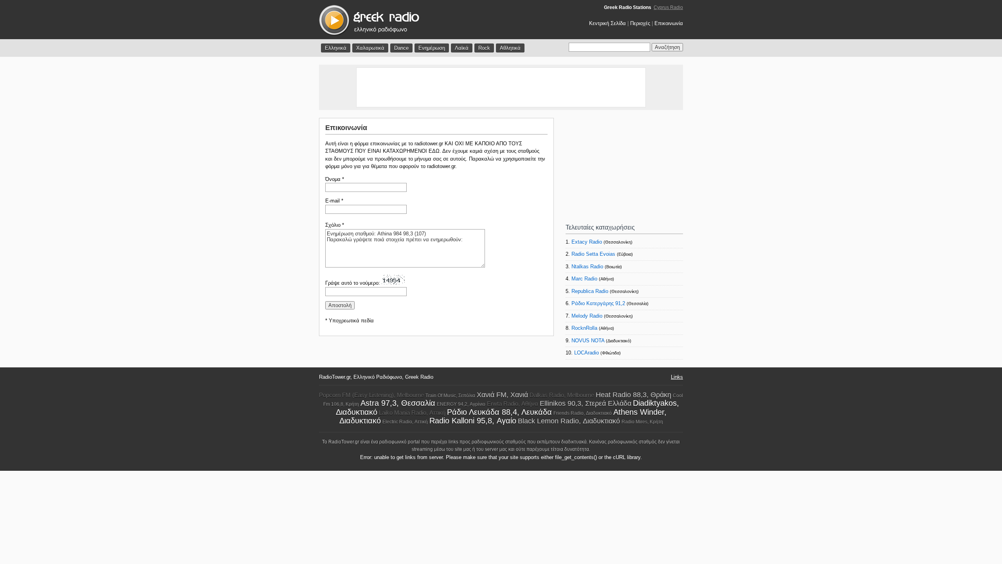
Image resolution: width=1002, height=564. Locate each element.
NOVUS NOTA (587, 340)
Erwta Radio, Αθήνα (512, 403)
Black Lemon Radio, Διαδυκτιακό (569, 421)
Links (677, 377)
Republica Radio (589, 291)
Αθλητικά (510, 48)
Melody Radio (586, 316)
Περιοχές (640, 23)
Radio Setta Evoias (593, 254)
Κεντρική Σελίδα (607, 23)
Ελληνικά (335, 48)
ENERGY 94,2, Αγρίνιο (461, 404)
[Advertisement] (501, 87)
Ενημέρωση (431, 48)
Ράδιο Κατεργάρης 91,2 (598, 303)
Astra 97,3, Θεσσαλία (397, 403)
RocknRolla (584, 328)
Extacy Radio (586, 242)
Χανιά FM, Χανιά (502, 395)
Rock (484, 48)
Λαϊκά (462, 48)
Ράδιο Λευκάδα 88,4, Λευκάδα (499, 412)
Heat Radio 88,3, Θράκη (633, 395)
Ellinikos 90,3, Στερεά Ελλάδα (585, 403)
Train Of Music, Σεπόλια (450, 395)
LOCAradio (586, 353)
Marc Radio (584, 279)
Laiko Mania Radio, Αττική (412, 412)
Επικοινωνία (668, 23)
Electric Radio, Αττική (405, 422)
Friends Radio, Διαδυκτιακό (582, 413)
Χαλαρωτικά (370, 48)
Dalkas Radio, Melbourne (562, 395)
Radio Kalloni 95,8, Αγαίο (472, 420)
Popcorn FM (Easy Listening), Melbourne (371, 395)
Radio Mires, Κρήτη (642, 422)
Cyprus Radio (668, 7)
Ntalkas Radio (587, 266)
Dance (401, 48)
